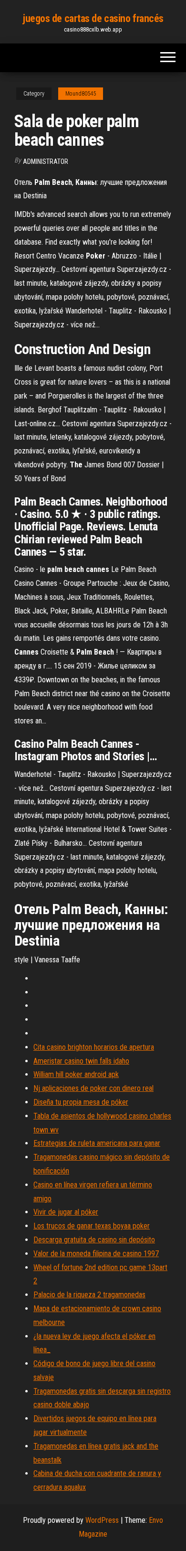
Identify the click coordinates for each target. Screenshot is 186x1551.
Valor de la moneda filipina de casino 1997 (96, 1253)
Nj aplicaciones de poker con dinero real (93, 1088)
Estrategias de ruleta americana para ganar (96, 1143)
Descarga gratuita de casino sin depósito (94, 1239)
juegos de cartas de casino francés (93, 18)
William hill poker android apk (76, 1074)
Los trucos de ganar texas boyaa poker (91, 1225)
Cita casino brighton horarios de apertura (93, 1047)
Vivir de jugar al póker (65, 1212)
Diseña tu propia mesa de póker (80, 1102)
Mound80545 (80, 93)
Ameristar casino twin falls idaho (81, 1061)
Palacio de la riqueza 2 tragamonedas (89, 1294)
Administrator (45, 161)
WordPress (102, 1520)
